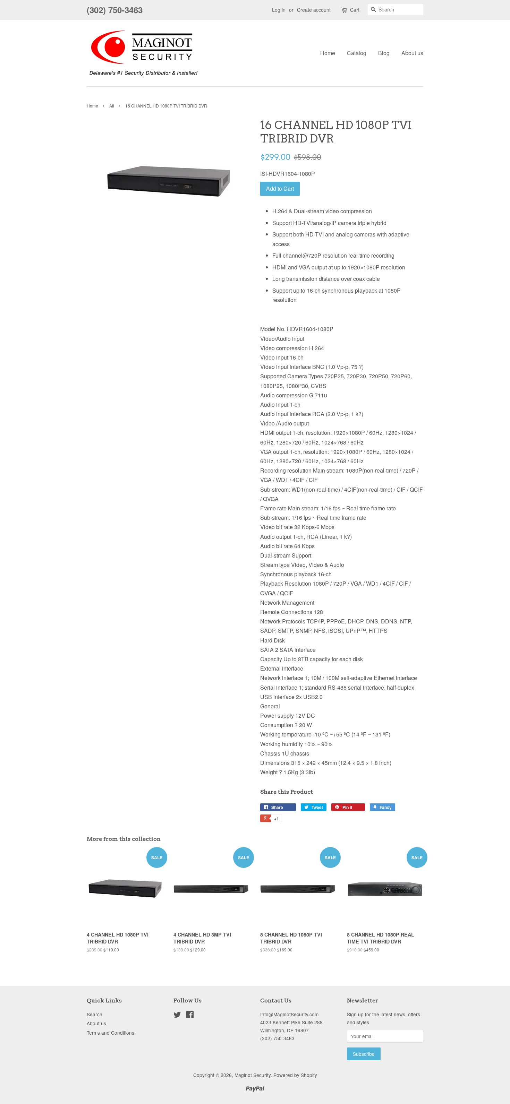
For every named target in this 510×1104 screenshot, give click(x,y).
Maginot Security (253, 1074)
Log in (279, 9)
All (111, 106)
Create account (314, 9)
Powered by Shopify (295, 1074)
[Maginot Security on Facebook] (190, 1015)
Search (94, 1014)
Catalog (356, 53)
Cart (354, 9)
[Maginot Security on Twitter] (177, 1015)
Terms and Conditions (110, 1032)
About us (412, 53)
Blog (384, 53)
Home (327, 53)
